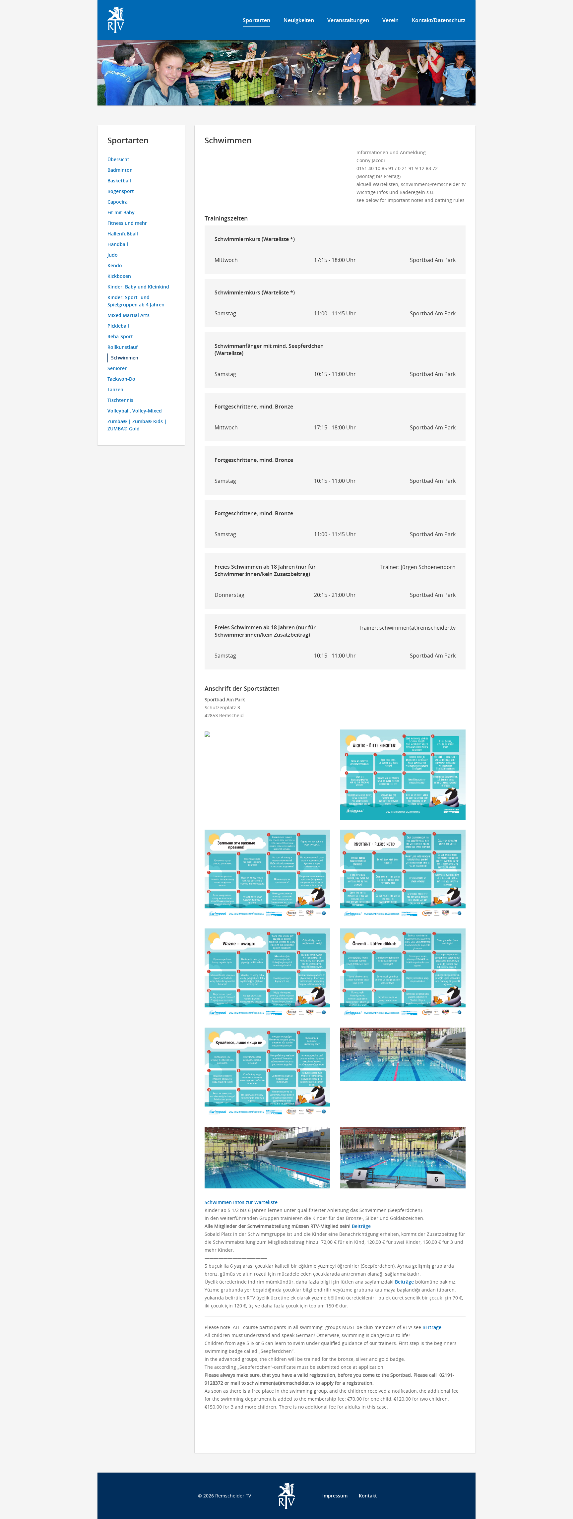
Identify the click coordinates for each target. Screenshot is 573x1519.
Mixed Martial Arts (128, 315)
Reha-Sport (120, 336)
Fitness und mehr (127, 223)
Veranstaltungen (348, 20)
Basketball (119, 180)
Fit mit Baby (121, 212)
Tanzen (115, 389)
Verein (390, 20)
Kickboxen (119, 276)
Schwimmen (124, 357)
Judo (112, 255)
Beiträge (361, 1226)
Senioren (117, 368)
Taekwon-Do (121, 379)
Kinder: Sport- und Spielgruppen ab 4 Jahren (135, 301)
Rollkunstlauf (122, 347)
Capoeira (117, 202)
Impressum (335, 1495)
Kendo (114, 265)
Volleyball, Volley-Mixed (134, 411)
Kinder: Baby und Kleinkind (138, 287)
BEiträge (431, 1327)
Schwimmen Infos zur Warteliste (241, 1202)
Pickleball (118, 326)
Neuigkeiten (299, 20)
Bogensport (120, 191)
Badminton (120, 170)
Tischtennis (120, 400)
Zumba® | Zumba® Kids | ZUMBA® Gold (137, 425)
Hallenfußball (122, 233)
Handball (117, 244)
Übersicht (118, 159)
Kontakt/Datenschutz (439, 20)
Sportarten (256, 20)
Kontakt (368, 1495)
